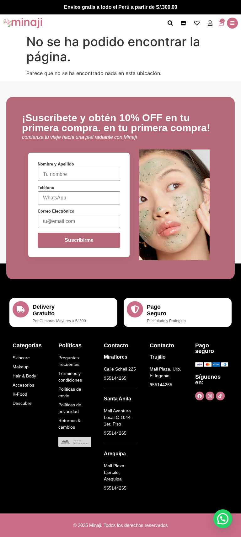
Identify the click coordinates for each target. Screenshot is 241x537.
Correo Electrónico (56, 211)
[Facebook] (199, 396)
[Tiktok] (220, 396)
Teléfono (46, 188)
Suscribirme (79, 240)
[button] (232, 23)
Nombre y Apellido (56, 164)
